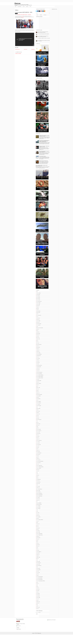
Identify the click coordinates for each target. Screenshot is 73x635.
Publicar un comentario (18, 53)
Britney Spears (38, 344)
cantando (37, 351)
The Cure (37, 572)
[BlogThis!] (16, 47)
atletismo (37, 322)
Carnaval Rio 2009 (38, 354)
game (37, 422)
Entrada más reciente (17, 49)
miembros (37, 487)
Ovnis (37, 512)
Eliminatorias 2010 (38, 394)
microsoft (37, 486)
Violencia (26, 14)
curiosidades (18, 14)
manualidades (38, 479)
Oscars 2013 (37, 508)
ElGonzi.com (17, 3)
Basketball (37, 333)
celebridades (37, 355)
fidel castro (37, 411)
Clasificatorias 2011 (38, 365)
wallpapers (37, 601)
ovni (36, 511)
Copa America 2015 (38, 373)
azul (36, 326)
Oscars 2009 (37, 505)
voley (37, 600)
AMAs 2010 (37, 298)
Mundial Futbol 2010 (38, 494)
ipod (36, 448)
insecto (37, 447)
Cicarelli (37, 359)
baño (36, 330)
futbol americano (38, 419)
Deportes (37, 387)
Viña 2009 (37, 593)
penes (37, 525)
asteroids (37, 319)
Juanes (37, 455)
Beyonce (37, 337)
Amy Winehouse (38, 301)
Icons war (37, 443)
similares (37, 554)
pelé (36, 522)
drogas (37, 390)
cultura (37, 379)
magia (37, 475)
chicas (37, 358)
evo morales (37, 404)
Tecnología (37, 569)
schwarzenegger (38, 551)
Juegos (37, 458)
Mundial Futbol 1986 (38, 493)
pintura (37, 529)
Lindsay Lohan (38, 468)
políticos (37, 532)
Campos (37, 348)
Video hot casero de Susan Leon (43, 160)
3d (36, 291)
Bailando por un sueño (39, 327)
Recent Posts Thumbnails (39, 79)
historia (37, 436)
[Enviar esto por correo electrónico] (15, 47)
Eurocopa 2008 (38, 401)
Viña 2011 (37, 594)
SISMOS (37, 557)
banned (37, 329)
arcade (37, 309)
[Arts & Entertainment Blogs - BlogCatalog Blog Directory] (21, 619)
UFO (36, 586)
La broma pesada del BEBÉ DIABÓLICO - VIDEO (23, 12)
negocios (37, 500)
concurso (37, 369)
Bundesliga (37, 347)
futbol (37, 418)
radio (36, 540)
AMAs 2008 (37, 297)
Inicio (15, 6)
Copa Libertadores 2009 (39, 376)
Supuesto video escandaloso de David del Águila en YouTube (44, 135)
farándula (37, 408)
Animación (37, 302)
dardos (37, 384)
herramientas (37, 433)
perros (37, 526)
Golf (36, 426)
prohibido (37, 536)
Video (37, 590)
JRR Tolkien (37, 454)
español (37, 397)
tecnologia (37, 568)
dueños (37, 391)
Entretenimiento (19, 6)
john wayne (37, 451)
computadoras (38, 366)
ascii (36, 316)
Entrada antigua (33, 49)
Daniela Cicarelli (38, 383)
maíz (37, 476)
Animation (37, 305)
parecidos (37, 515)
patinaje (37, 518)
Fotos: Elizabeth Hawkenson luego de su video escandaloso (44, 151)
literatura (37, 469)
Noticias (24, 6)
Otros (30, 6)
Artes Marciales (38, 315)
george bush (37, 423)
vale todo (37, 589)
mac (36, 473)
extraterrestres (38, 405)
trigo (36, 582)
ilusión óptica (37, 444)
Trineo (37, 583)
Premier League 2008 (38, 533)
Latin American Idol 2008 (39, 461)
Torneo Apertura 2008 (38, 576)
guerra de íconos (38, 430)
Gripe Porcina (38, 429)
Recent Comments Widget (38, 612)
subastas (37, 564)
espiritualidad (37, 398)
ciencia (37, 362)
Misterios (27, 6)
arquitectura (37, 312)
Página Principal (25, 49)
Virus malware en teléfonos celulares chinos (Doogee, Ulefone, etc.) (41, 165)
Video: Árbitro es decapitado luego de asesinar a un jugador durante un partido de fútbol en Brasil (44, 141)
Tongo (37, 575)
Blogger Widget (42, 79)
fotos (37, 416)
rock (36, 547)
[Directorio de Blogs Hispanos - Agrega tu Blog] (21, 624)
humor (21, 14)
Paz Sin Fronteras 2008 (39, 519)
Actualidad (37, 294)
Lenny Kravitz (38, 462)
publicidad (23, 14)
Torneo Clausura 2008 (39, 579)
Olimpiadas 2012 (38, 504)
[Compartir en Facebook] (17, 47)
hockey (37, 437)
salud (37, 550)
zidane (37, 608)
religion (37, 544)
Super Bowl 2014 (38, 565)
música (37, 497)
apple (37, 308)
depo (36, 386)
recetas (37, 543)
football (37, 412)
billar (36, 340)
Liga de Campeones (38, 465)
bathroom (37, 334)
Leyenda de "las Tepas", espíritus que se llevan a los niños (44, 146)
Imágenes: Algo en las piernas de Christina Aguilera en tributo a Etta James (43, 32)
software (37, 561)
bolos (37, 341)
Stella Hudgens (38, 562)
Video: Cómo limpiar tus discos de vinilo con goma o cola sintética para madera (43, 36)
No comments (29, 14)
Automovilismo (38, 323)
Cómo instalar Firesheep (42, 156)
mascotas (37, 480)
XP (36, 604)
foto (36, 415)
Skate (37, 558)
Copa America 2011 (38, 372)
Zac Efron (37, 607)
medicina (37, 483)
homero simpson (38, 440)
